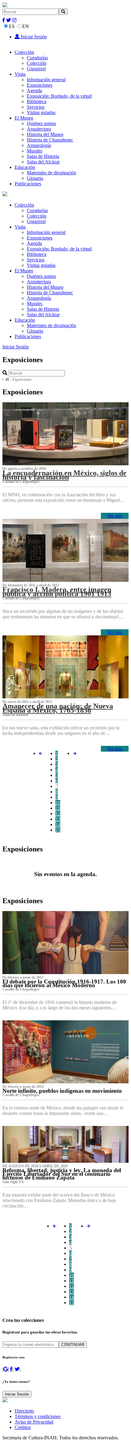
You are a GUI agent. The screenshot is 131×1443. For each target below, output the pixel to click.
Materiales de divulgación (51, 172)
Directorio (24, 1410)
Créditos (23, 1427)
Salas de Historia (43, 156)
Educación (25, 167)
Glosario (35, 178)
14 (57, 824)
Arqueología (39, 145)
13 (57, 819)
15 (57, 830)
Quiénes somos (41, 123)
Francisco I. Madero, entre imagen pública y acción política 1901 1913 (56, 591)
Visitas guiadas (41, 112)
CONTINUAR (72, 1344)
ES (12, 26)
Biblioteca (36, 101)
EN (25, 26)
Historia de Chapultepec (50, 139)
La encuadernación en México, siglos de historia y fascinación (64, 475)
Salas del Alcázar (43, 161)
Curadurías (37, 57)
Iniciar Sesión (33, 36)
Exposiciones (39, 85)
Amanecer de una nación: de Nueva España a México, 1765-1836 (57, 708)
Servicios (35, 107)
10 (57, 802)
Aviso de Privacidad (34, 1421)
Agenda (34, 90)
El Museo (24, 118)
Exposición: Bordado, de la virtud (59, 96)
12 (57, 813)
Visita (20, 74)
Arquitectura (39, 128)
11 (57, 808)
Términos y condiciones (38, 1416)
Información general (46, 79)
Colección (24, 52)
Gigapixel (36, 68)
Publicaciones (28, 183)
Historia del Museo (45, 134)
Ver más (114, 515)
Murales (34, 150)
